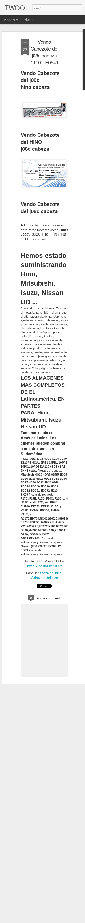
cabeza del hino (50, 573)
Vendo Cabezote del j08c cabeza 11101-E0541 (44, 52)
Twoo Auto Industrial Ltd (44, 565)
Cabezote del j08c (44, 577)
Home (29, 19)
